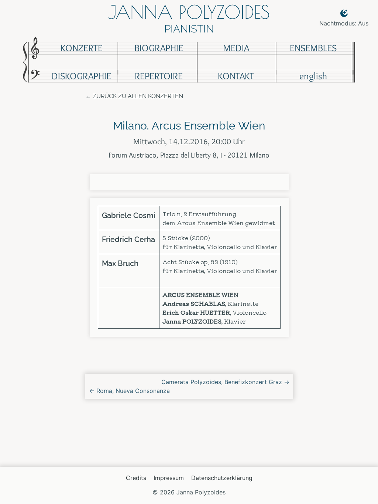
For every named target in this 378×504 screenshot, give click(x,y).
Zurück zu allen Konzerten (138, 96)
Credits (136, 477)
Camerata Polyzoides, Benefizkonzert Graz (225, 382)
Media (236, 48)
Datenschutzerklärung (221, 477)
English (313, 76)
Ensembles (313, 48)
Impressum (169, 477)
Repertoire (159, 76)
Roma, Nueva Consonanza (129, 390)
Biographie (158, 48)
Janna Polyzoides (189, 12)
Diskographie (81, 76)
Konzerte (82, 48)
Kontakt (236, 76)
